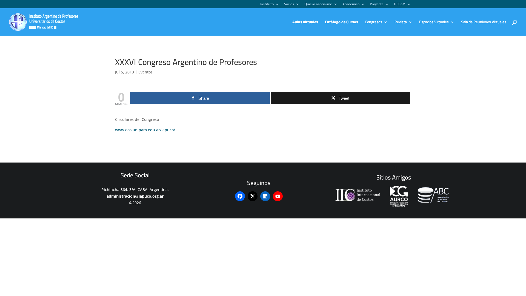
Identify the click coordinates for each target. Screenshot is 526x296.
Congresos (373, 22)
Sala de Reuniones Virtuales (483, 22)
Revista (401, 22)
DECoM (399, 4)
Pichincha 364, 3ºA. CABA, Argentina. (135, 189)
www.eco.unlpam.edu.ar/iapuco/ (145, 129)
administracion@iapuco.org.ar (135, 196)
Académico (350, 4)
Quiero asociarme (318, 4)
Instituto (267, 4)
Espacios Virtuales (434, 22)
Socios (289, 4)
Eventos (145, 72)
